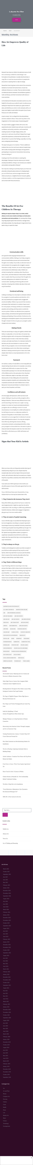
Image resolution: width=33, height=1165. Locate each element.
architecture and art (21, 609)
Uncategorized (6, 1126)
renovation (6, 651)
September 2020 (7, 1017)
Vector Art (5, 838)
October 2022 (6, 950)
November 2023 (7, 920)
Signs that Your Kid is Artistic (15, 441)
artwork (5, 628)
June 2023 (5, 933)
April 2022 (5, 966)
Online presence (7, 648)
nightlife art (15, 644)
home (12, 638)
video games (26, 661)
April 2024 (5, 906)
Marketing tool (26, 641)
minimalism (6, 644)
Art (4, 1088)
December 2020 (7, 1009)
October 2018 (6, 1074)
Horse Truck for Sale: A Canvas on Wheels (13, 771)
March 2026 (6, 869)
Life (4, 1112)
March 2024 (6, 909)
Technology (6, 1123)
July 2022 (5, 958)
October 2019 (6, 1044)
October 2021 (6, 982)
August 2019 (6, 1047)
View (16, 19)
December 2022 (7, 944)
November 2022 (7, 947)
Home (4, 1110)
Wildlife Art (6, 829)
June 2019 (5, 1053)
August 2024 (6, 898)
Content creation (25, 632)
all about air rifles (8, 609)
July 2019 (5, 1050)
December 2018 (7, 1069)
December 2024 (7, 890)
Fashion (5, 1102)
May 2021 (5, 996)
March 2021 (6, 1001)
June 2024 (5, 904)
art (4, 612)
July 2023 (5, 931)
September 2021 (7, 985)
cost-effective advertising (10, 635)
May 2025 (5, 882)
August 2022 (6, 955)
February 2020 (6, 1036)
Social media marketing (9, 657)
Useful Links (6, 821)
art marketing (13, 625)
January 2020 (6, 1039)
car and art (6, 632)
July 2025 (5, 877)
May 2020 (5, 1028)
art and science (19, 616)
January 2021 (6, 1007)
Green (4, 1104)
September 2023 (7, 925)
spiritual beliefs (7, 661)
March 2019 (6, 1061)
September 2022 (7, 952)
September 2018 (7, 1077)
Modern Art (6, 1115)
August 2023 (6, 928)
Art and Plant (6, 1091)
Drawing (5, 1099)
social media (17, 654)
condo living (15, 632)
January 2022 (6, 974)
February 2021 (6, 1004)
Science (5, 1120)
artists (5, 625)
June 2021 (5, 993)
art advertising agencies (13, 612)
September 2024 (7, 896)
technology (17, 661)
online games (24, 644)
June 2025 (5, 879)
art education (24, 622)
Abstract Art (6, 833)
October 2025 (6, 871)
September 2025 (7, 874)
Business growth (22, 628)
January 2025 (6, 887)
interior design (7, 641)
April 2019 (5, 1058)
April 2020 (5, 1031)
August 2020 (6, 1020)
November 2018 (7, 1071)
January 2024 (6, 915)
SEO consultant (7, 654)
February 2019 (6, 1063)
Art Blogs (5, 622)
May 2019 (5, 1055)
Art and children (7, 616)
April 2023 (5, 936)
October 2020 (6, 1015)
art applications (26, 619)
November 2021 (7, 979)
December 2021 (7, 977)
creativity (22, 635)
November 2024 (7, 893)
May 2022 (5, 963)
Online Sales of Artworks (20, 648)
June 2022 (5, 961)
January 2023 (6, 942)
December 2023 (7, 917)
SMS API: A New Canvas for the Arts (12, 796)
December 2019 (7, 1042)
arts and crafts (23, 625)
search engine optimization (19, 651)
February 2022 (6, 971)
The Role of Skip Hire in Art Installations (13, 784)
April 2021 (5, 998)
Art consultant (15, 622)
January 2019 (6, 1066)
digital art (6, 638)
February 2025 (6, 885)
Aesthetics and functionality (11, 606)
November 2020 (7, 1012)
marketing (16, 641)
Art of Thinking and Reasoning (10, 843)
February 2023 (6, 939)
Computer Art (6, 1096)
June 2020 (5, 1025)
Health (4, 1107)
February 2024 (6, 912)
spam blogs (21, 657)
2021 (10, 30)
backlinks (12, 628)
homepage (18, 638)
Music (4, 1118)
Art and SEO (6, 619)
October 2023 (6, 923)
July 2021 (5, 990)
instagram (26, 638)
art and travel (15, 619)
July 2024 (5, 901)
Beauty (4, 1093)
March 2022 (6, 969)
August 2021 (6, 988)
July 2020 (5, 1023)
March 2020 (6, 1034)
